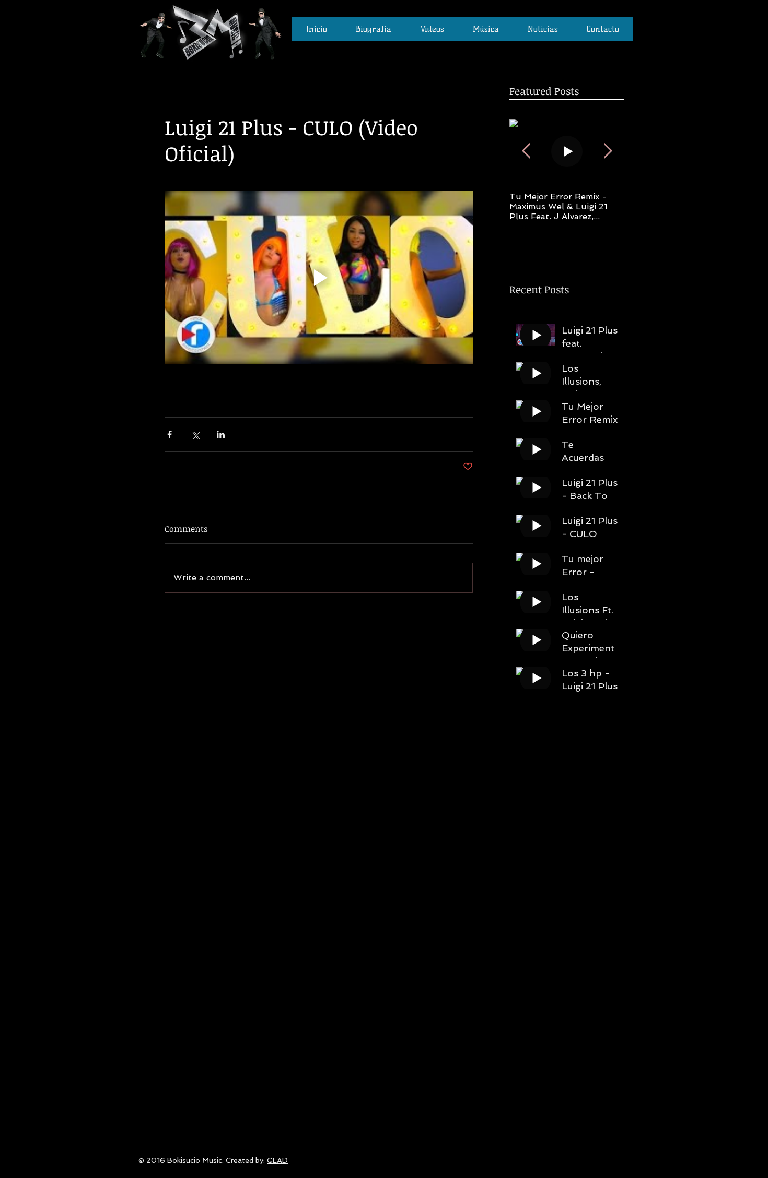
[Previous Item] (526, 151)
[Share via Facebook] (169, 434)
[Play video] (319, 277)
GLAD (277, 1160)
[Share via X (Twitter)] (195, 434)
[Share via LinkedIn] (221, 434)
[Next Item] (607, 151)
